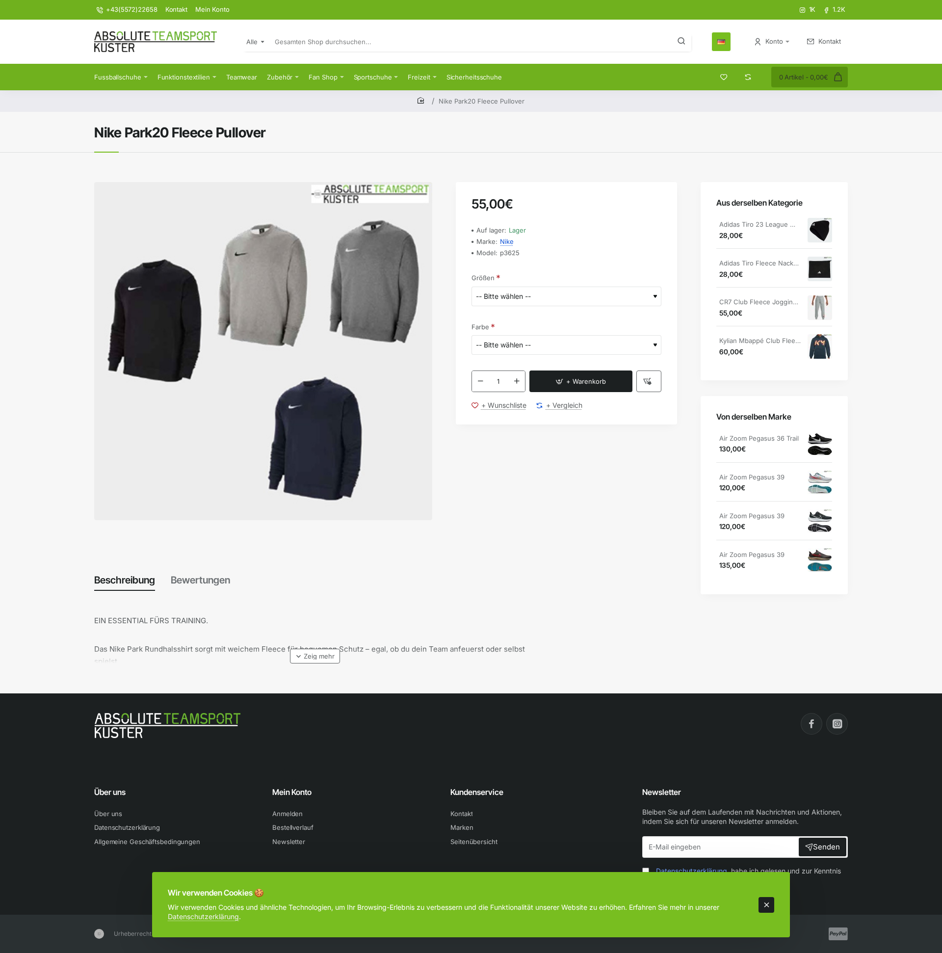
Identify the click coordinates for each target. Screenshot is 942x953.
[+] (516, 381)
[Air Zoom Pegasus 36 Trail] (820, 444)
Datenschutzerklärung (203, 916)
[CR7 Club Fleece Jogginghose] (820, 307)
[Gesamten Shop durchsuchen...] (681, 42)
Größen (483, 278)
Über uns (110, 792)
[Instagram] (837, 724)
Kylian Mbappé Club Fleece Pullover (760, 340)
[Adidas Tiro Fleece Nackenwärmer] (820, 269)
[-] (480, 381)
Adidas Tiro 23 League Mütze (760, 224)
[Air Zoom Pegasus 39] (820, 483)
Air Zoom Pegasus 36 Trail (759, 438)
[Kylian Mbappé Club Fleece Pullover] (820, 346)
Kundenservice (476, 792)
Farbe (480, 327)
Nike (507, 241)
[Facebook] (811, 724)
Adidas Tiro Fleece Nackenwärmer (760, 263)
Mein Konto (292, 792)
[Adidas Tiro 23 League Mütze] (820, 230)
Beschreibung (124, 580)
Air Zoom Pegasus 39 (752, 477)
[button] (580, 381)
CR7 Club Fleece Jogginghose (760, 302)
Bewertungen (200, 580)
